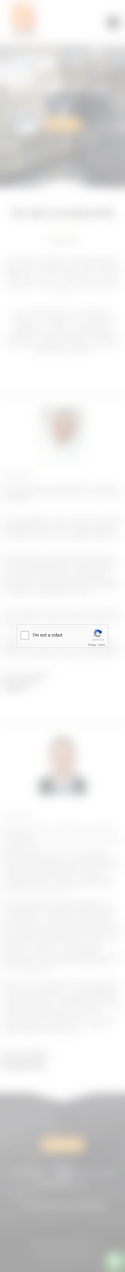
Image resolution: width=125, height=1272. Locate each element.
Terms (101, 645)
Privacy (92, 645)
